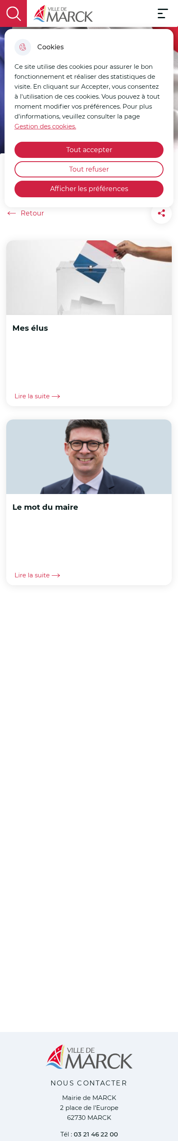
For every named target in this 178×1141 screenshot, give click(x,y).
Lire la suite (32, 396)
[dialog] (89, 118)
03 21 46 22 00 (96, 1134)
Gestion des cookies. (45, 126)
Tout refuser (89, 169)
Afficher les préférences (89, 189)
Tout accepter (89, 150)
